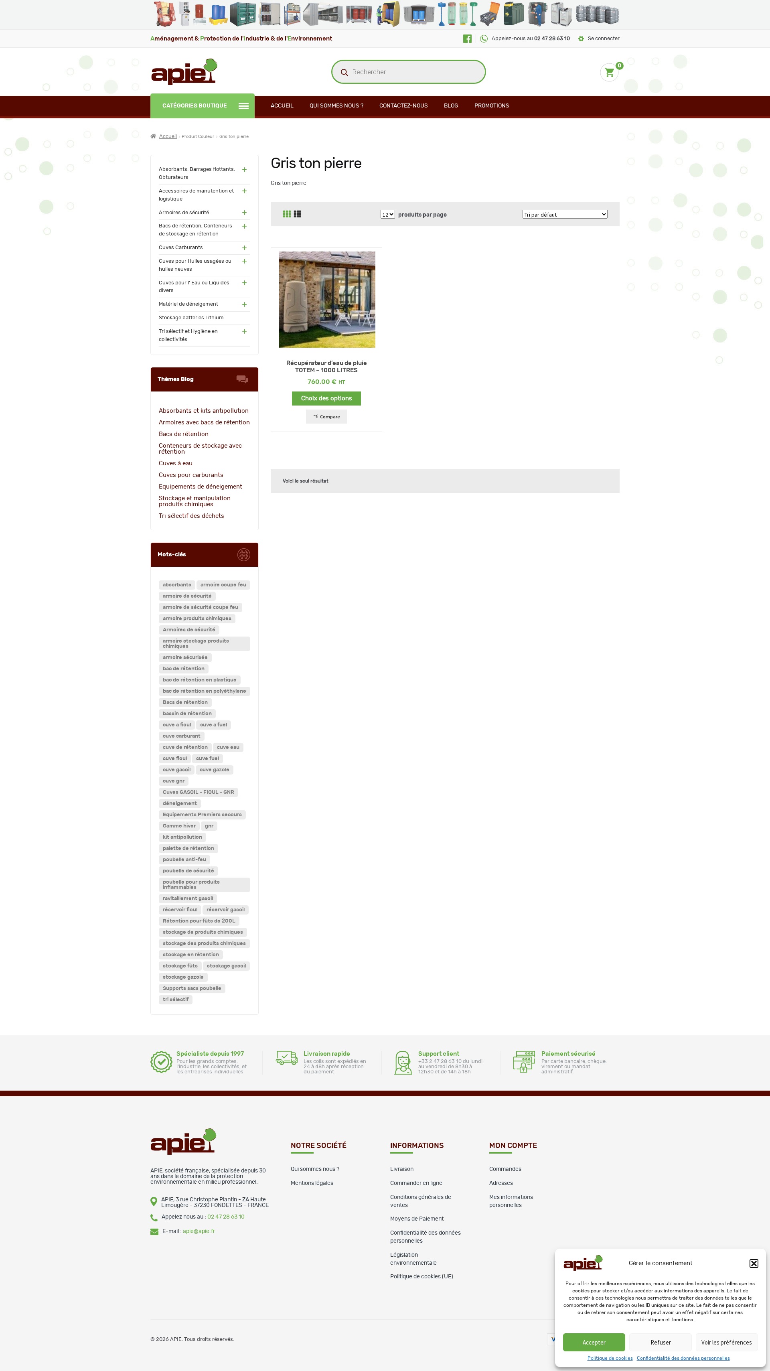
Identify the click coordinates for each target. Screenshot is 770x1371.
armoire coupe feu (223, 585)
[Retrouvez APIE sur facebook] (467, 38)
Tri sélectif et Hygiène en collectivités (188, 335)
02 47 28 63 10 (226, 1217)
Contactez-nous (403, 106)
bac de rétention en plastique (200, 680)
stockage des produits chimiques (204, 943)
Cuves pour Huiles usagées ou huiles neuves (195, 265)
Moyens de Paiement (417, 1219)
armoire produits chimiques (197, 618)
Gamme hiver (179, 826)
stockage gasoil (226, 966)
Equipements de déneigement (200, 487)
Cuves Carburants (181, 247)
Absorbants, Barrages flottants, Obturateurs (197, 173)
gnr (209, 826)
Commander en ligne (416, 1183)
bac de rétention (184, 668)
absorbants (177, 585)
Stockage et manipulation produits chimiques (195, 501)
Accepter (594, 1342)
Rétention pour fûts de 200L (199, 921)
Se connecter (604, 38)
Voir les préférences (726, 1342)
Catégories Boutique (194, 106)
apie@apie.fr (199, 1231)
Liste (298, 214)
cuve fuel (207, 758)
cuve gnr (173, 781)
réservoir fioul (180, 910)
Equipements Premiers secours (202, 814)
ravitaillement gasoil (188, 898)
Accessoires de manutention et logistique (196, 195)
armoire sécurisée (185, 657)
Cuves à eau (175, 463)
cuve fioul (175, 758)
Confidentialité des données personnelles (683, 1358)
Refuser (660, 1342)
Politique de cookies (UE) (421, 1277)
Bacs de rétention (184, 434)
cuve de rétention (185, 747)
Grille (287, 214)
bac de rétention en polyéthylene (204, 691)
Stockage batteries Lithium (191, 317)
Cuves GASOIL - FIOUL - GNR (198, 792)
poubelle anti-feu (184, 859)
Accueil (282, 106)
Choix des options (326, 398)
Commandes (505, 1169)
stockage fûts (180, 966)
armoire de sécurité (187, 596)
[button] (754, 1263)
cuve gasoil (176, 770)
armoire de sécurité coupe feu (200, 607)
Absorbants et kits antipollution (204, 411)
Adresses (501, 1183)
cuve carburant (182, 736)
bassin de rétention (187, 713)
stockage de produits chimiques (203, 932)
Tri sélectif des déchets (191, 516)
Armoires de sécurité (184, 212)
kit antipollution (182, 837)
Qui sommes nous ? (336, 106)
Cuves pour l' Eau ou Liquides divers (194, 287)
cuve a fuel (213, 725)
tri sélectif (175, 999)
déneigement (180, 803)
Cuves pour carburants (191, 475)
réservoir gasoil (226, 910)
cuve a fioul (177, 725)
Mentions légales (312, 1183)
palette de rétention (188, 848)
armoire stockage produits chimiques (196, 644)
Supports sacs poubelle (192, 988)
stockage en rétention (191, 954)
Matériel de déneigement (188, 304)
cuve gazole (214, 770)
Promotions (491, 106)
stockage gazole (183, 977)
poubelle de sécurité (188, 871)
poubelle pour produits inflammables (191, 885)
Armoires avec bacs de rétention (204, 423)
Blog (451, 106)
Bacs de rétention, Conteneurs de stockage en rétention (195, 230)
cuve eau (228, 747)
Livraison (401, 1169)
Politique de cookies (610, 1358)
